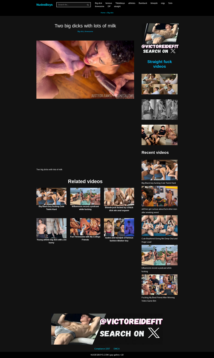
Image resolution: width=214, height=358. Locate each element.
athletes (131, 3)
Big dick (98, 3)
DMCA (117, 349)
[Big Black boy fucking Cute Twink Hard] (160, 170)
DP (109, 6)
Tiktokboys (120, 3)
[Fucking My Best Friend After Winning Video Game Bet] (160, 285)
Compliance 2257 (102, 349)
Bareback (143, 3)
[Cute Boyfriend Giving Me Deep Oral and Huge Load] (160, 226)
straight (117, 6)
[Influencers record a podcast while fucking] (160, 255)
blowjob (154, 3)
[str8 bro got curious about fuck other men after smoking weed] (160, 196)
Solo (170, 3)
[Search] (88, 4)
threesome (99, 6)
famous (109, 3)
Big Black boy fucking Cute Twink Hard (159, 183)
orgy (163, 3)
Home (103, 13)
